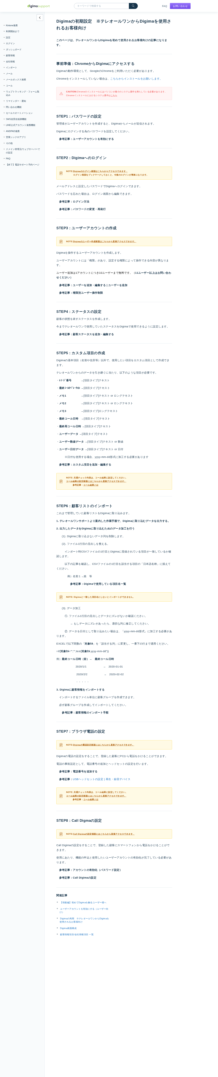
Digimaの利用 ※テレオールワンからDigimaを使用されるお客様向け (84, 920)
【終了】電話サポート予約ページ (22, 164)
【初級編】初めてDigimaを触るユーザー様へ (83, 902)
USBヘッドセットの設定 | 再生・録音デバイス (101, 779)
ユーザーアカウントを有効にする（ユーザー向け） (84, 911)
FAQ (164, 6)
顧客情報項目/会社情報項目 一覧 (77, 934)
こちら (114, 95)
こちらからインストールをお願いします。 (136, 78)
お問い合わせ (180, 6)
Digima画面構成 (68, 928)
